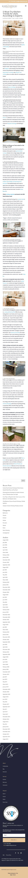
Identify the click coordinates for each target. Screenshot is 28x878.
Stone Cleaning (6, 530)
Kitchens (4, 779)
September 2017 (6, 706)
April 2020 (5, 662)
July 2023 (5, 627)
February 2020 (6, 667)
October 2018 (6, 691)
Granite (4, 515)
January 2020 (5, 669)
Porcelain (5, 523)
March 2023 (5, 629)
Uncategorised (6, 533)
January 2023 (5, 634)
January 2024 (5, 612)
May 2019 (5, 682)
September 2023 (6, 622)
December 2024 (6, 587)
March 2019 (5, 684)
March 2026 (5, 552)
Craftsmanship (5, 766)
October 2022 (6, 639)
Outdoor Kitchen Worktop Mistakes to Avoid (13, 505)
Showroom (5, 771)
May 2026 (5, 547)
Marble (4, 520)
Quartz (4, 525)
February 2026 (6, 555)
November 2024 (6, 589)
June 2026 (5, 545)
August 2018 (5, 696)
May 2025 (5, 575)
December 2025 (6, 560)
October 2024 (6, 592)
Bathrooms (5, 513)
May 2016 (5, 724)
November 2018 (6, 689)
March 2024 (5, 607)
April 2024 (5, 604)
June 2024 (5, 599)
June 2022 (5, 644)
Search (23, 480)
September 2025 (6, 565)
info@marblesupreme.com (21, 1)
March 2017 (5, 714)
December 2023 (6, 614)
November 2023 (6, 617)
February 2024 (6, 609)
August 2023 (5, 624)
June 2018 (5, 699)
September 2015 (6, 736)
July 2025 (5, 570)
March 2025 (5, 580)
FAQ (3, 855)
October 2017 (6, 704)
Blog (3, 769)
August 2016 (5, 721)
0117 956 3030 (12, 1)
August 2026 (5, 540)
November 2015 (6, 731)
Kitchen (21, 18)
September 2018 (6, 694)
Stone (4, 528)
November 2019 (6, 672)
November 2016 (6, 716)
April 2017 (5, 711)
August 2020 (5, 657)
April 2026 (5, 550)
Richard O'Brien (7, 18)
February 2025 (6, 582)
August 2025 (5, 567)
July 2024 (5, 597)
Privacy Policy (8, 855)
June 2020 (5, 659)
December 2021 (6, 649)
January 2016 (5, 726)
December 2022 (6, 637)
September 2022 (6, 642)
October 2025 (6, 562)
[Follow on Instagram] (21, 853)
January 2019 (5, 687)
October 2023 (6, 619)
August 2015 (5, 739)
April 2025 (5, 577)
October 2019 (6, 674)
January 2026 (5, 557)
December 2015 (6, 729)
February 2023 (6, 632)
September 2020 (6, 654)
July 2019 (5, 677)
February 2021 (6, 652)
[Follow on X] (18, 853)
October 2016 (6, 719)
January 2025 (5, 584)
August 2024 (5, 594)
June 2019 (5, 679)
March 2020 (5, 664)
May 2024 (5, 602)
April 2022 (5, 647)
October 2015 (6, 734)
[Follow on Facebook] (15, 853)
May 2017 (5, 709)
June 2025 (5, 572)
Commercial (5, 785)
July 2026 (5, 542)
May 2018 (5, 701)
